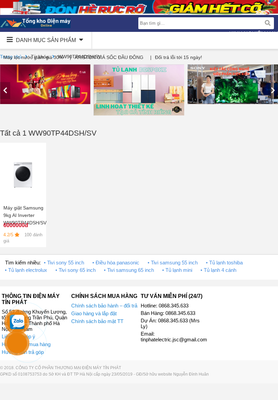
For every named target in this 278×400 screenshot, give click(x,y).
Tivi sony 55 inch (65, 262)
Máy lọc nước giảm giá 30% (33, 57)
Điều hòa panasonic (117, 262)
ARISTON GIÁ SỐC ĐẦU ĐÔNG (109, 57)
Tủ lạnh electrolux (27, 270)
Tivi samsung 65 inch (130, 270)
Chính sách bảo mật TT (97, 321)
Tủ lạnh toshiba (226, 262)
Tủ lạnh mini (178, 270)
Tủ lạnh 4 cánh (220, 270)
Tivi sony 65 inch (77, 270)
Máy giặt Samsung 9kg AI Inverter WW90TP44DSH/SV (24, 215)
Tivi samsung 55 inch (174, 262)
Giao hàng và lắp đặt (94, 313)
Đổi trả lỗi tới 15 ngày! (178, 57)
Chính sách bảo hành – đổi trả (104, 305)
